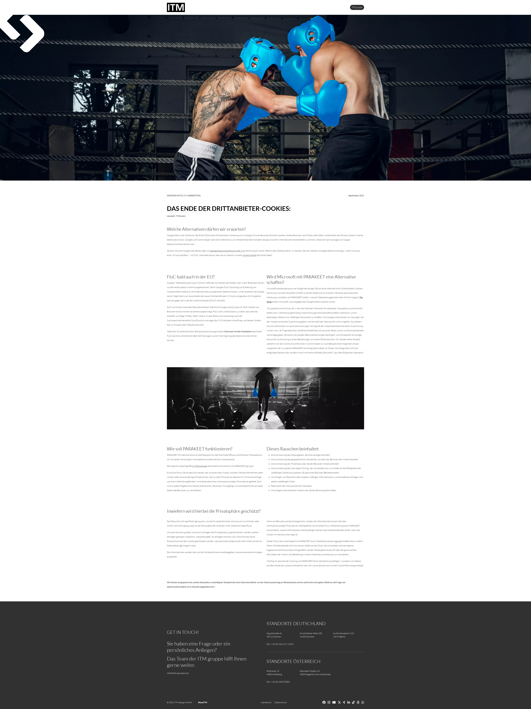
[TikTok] (353, 702)
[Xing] (344, 702)
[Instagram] (329, 702)
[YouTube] (334, 702)
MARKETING (194, 195)
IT (185, 195)
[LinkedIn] (348, 702)
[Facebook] (324, 702)
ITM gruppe (357, 7)
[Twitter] (339, 702)
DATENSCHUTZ (175, 195)
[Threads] (358, 702)
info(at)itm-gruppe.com (178, 673)
